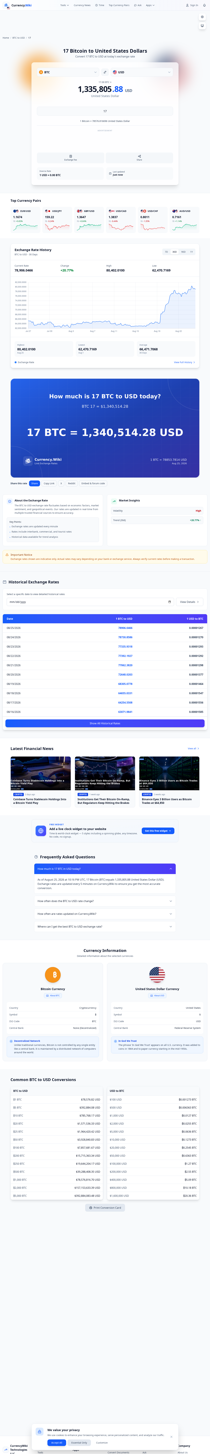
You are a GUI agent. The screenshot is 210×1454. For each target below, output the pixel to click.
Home (6, 37)
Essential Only (79, 1442)
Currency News (82, 5)
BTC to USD (18, 37)
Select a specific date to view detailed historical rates (36, 594)
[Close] (171, 1437)
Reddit (71, 483)
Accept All (56, 1442)
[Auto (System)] (202, 25)
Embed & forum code (93, 483)
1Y (191, 251)
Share (34, 483)
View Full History (183, 362)
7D (166, 251)
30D (174, 251)
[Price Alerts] (204, 5)
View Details (187, 602)
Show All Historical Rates (105, 723)
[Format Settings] (202, 17)
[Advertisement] (105, 22)
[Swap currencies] (105, 72)
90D (183, 251)
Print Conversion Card (107, 1208)
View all (192, 748)
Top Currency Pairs (119, 5)
